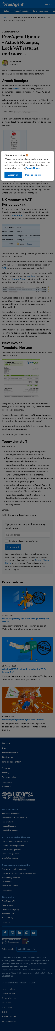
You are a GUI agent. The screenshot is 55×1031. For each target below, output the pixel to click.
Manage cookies (33, 175)
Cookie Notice (33, 168)
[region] (27, 166)
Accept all (13, 175)
